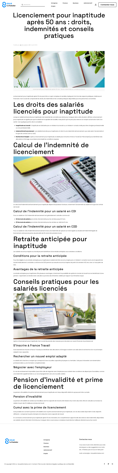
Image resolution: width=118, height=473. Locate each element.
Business (46, 447)
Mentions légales (51, 464)
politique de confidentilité (66, 464)
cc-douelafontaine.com (23, 464)
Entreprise (47, 440)
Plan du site (41, 464)
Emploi (46, 453)
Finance (46, 443)
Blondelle (24, 45)
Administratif (48, 450)
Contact (34, 464)
